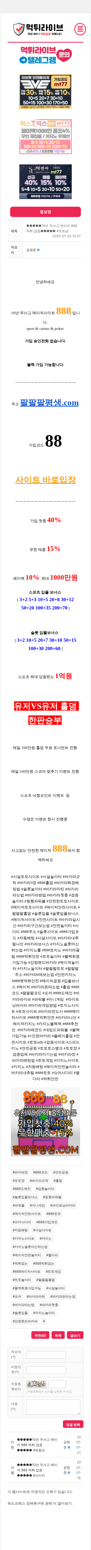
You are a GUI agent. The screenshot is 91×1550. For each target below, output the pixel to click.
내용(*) (14, 1406)
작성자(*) (16, 1354)
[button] (31, 250)
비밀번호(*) (16, 1369)
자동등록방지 (16, 1386)
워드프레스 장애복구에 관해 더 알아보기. (40, 1503)
